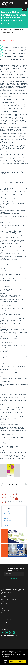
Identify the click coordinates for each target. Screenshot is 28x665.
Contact (2, 617)
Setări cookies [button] (5, 661)
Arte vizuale (7, 513)
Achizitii (3, 612)
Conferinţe (7, 516)
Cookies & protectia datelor (7, 619)
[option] (10, 470)
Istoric (2, 608)
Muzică (6, 518)
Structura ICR (4, 603)
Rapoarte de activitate (6, 606)
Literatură (6, 511)
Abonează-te (14, 578)
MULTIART (6, 525)
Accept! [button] (21, 661)
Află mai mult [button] (5, 656)
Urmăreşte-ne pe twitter (10, 626)
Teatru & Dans (7, 520)
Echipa (2, 601)
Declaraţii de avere (5, 610)
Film (5, 523)
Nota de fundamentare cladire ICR (8, 614)
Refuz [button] (11, 661)
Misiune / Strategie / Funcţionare (8, 599)
